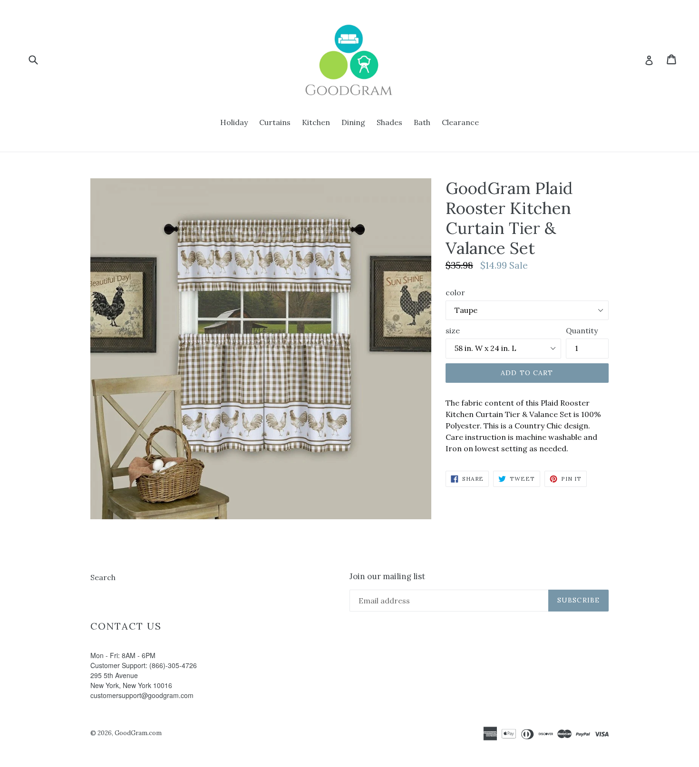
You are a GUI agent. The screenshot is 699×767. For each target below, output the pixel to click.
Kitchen (316, 122)
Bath (422, 122)
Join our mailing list (387, 576)
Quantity (582, 330)
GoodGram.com (138, 733)
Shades (389, 122)
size (453, 330)
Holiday (234, 122)
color (455, 292)
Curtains (275, 122)
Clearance (460, 122)
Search (103, 577)
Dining (353, 122)
